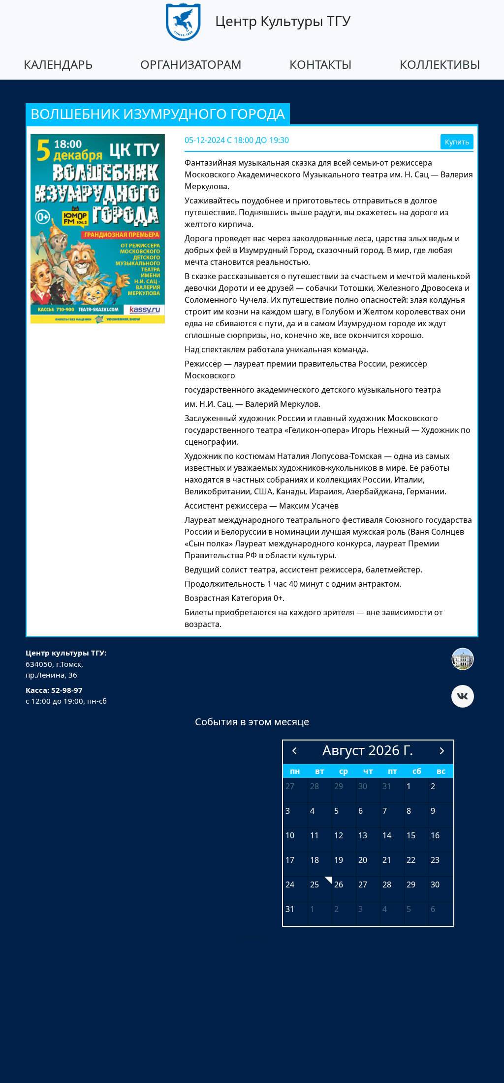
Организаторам (191, 64)
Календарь (58, 64)
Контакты (320, 64)
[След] (441, 751)
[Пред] (294, 751)
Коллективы (440, 64)
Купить (457, 141)
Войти (252, 936)
